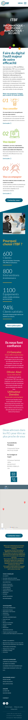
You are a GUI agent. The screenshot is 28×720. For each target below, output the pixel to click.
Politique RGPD (14, 709)
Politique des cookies (18, 707)
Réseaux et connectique (8, 622)
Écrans (4, 621)
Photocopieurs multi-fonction (9, 611)
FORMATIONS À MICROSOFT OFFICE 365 (12, 668)
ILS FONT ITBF (6, 690)
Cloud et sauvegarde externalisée (10, 632)
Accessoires (5, 652)
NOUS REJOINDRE (7, 693)
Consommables (6, 614)
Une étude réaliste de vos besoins (10, 578)
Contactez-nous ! (14, 200)
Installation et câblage (7, 650)
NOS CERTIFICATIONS (8, 683)
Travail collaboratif (7, 589)
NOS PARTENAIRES (7, 598)
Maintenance (5, 592)
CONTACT (6, 698)
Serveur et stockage (7, 624)
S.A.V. (4, 670)
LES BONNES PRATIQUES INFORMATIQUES (12, 666)
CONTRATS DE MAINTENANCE (10, 661)
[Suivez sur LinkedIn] (7, 703)
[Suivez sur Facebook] (4, 703)
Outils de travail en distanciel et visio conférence (13, 644)
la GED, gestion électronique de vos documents (13, 633)
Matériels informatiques (8, 585)
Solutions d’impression (7, 584)
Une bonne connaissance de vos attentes (11, 579)
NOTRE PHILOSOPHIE (8, 596)
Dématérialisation (7, 587)
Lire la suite (6, 123)
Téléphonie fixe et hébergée (9, 648)
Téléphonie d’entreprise (8, 590)
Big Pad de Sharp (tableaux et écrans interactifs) (13, 642)
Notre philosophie (14, 326)
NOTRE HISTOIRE (7, 679)
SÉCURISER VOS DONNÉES (9, 663)
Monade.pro (19, 715)
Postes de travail (6, 619)
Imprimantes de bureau (8, 610)
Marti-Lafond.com (18, 717)
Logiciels (4, 625)
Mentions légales (8, 707)
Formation (5, 594)
